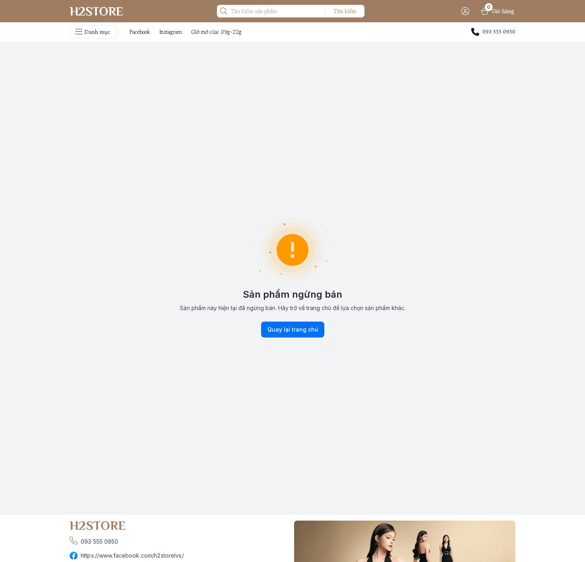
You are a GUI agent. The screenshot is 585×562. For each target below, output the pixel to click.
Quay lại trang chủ (292, 329)
